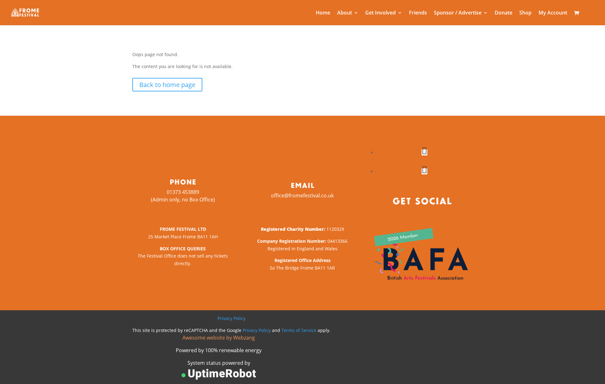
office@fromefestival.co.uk (302, 195)
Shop (525, 13)
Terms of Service (298, 330)
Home (323, 13)
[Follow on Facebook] (424, 152)
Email (302, 185)
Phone (183, 181)
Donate (503, 13)
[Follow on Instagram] (424, 171)
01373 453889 (183, 192)
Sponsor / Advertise (457, 13)
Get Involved (380, 13)
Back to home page (167, 84)
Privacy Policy (231, 318)
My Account (553, 13)
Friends (418, 13)
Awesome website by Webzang (218, 337)
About (344, 13)
